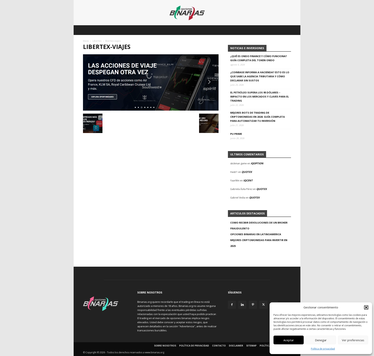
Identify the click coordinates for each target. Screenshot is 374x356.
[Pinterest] (253, 305)
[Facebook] (232, 305)
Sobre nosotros (165, 345)
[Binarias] (187, 13)
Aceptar (288, 340)
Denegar (321, 340)
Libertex (97, 41)
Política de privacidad (323, 348)
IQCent (248, 180)
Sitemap (251, 345)
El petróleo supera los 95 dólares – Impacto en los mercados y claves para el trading (259, 96)
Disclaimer (236, 345)
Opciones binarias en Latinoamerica (255, 234)
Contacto (219, 345)
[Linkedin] (242, 305)
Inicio (86, 41)
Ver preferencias (353, 340)
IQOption (257, 163)
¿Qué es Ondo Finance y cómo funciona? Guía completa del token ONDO (258, 58)
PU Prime (236, 134)
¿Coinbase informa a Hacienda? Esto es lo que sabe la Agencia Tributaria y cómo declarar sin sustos (259, 76)
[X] (263, 305)
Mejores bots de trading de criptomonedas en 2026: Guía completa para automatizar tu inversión (257, 117)
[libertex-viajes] (151, 109)
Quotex (247, 172)
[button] (366, 307)
